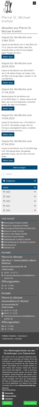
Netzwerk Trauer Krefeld (14, 236)
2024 (8, 191)
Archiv (5, 187)
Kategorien (10, 180)
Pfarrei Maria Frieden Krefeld (16, 222)
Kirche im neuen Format (14, 231)
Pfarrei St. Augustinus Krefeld (16, 225)
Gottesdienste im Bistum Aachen (17, 239)
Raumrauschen (10, 244)
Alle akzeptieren (30, 403)
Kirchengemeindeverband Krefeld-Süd (19, 228)
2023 (8, 196)
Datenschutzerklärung (27, 385)
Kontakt (18, 338)
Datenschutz (8, 338)
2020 (8, 210)
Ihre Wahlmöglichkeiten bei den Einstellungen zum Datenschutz (19, 352)
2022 (8, 201)
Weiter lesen (8, 56)
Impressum (22, 335)
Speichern (7, 403)
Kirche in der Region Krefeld (15, 233)
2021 (8, 205)
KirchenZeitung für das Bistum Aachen (20, 242)
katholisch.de (9, 247)
